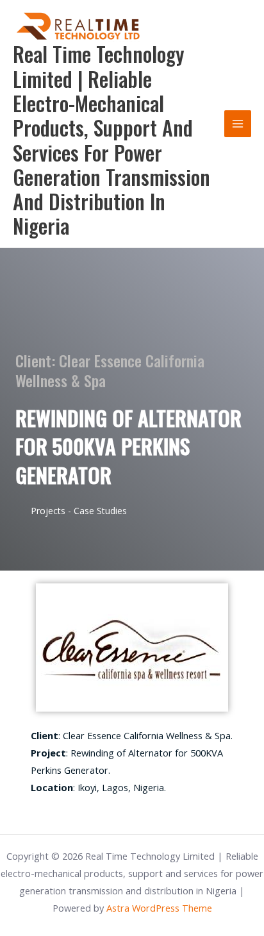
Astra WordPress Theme (159, 907)
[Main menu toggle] (237, 123)
